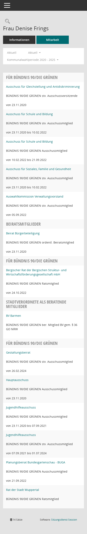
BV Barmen (13, 316)
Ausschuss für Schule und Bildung (29, 114)
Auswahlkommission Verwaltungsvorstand (34, 196)
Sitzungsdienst (64, 519)
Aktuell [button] (33, 53)
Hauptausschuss (17, 380)
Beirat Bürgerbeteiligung (23, 233)
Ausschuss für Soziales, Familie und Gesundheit (38, 169)
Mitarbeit (52, 40)
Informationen (19, 40)
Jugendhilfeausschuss (21, 407)
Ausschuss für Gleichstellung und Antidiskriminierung (43, 86)
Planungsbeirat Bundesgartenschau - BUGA (35, 462)
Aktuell (11, 53)
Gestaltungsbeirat (18, 352)
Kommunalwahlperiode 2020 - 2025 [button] (31, 60)
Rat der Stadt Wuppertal (22, 490)
